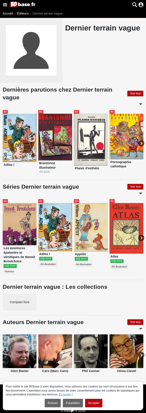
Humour (9, 271)
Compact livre (19, 302)
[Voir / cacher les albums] (140, 104)
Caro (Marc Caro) (55, 371)
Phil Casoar (91, 371)
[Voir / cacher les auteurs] (140, 329)
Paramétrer (73, 402)
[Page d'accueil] (22, 4)
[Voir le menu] (5, 4)
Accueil (8, 13)
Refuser (53, 402)
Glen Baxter (20, 371)
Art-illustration (48, 264)
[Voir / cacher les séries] (140, 193)
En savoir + (66, 394)
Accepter (93, 402)
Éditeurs (23, 13)
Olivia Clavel (126, 371)
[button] (128, 4)
